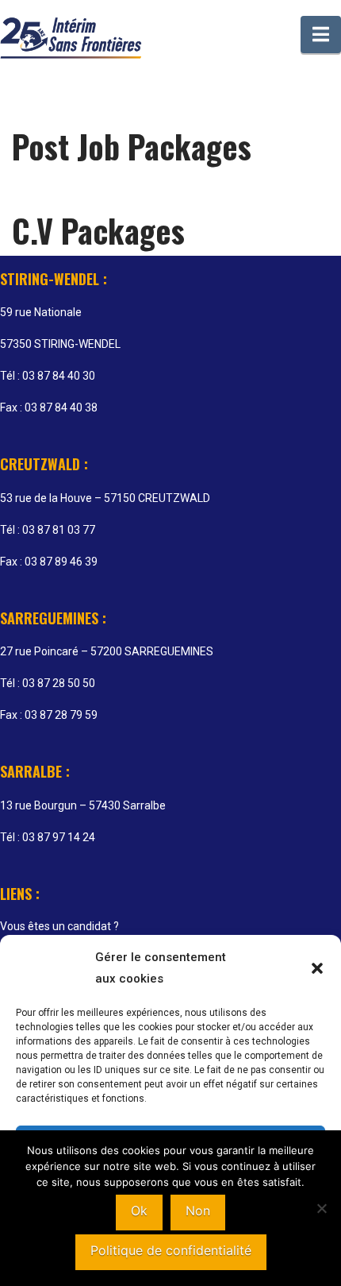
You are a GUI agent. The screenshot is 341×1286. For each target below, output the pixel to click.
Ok (139, 1210)
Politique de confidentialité (170, 1250)
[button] (317, 968)
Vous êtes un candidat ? (59, 926)
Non (198, 1210)
